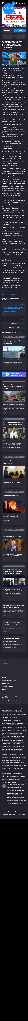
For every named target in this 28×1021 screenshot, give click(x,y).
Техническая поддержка (7, 686)
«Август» (8, 742)
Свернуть (14, 659)
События (4, 689)
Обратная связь (5, 683)
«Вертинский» (15, 744)
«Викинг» (19, 743)
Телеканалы (13, 782)
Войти (23, 3)
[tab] (8, 30)
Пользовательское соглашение (9, 680)
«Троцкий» (4, 744)
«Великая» (9, 744)
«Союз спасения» (6, 743)
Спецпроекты (5, 666)
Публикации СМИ (5, 692)
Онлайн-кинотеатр (6, 669)
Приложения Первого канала (8, 671)
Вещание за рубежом (19, 700)
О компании (4, 663)
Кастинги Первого (6, 674)
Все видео (4, 677)
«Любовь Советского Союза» (17, 742)
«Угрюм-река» (13, 743)
